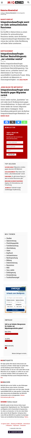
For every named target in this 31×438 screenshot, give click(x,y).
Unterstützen (26, 423)
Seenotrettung (11, 241)
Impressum (16, 425)
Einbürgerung (11, 273)
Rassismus (10, 265)
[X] (12, 122)
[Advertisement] (15, 213)
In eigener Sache (5, 423)
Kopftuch (9, 253)
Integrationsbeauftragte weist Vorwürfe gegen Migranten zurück (15, 92)
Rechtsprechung (12, 258)
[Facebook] (6, 122)
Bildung (9, 260)
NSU (7, 268)
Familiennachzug (12, 246)
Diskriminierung (11, 263)
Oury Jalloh (10, 270)
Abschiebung (10, 248)
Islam (8, 251)
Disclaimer (23, 425)
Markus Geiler (5, 116)
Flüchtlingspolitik (12, 243)
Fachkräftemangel (12, 277)
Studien (9, 238)
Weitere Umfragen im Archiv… (19, 353)
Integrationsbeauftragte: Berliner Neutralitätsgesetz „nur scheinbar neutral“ (13, 56)
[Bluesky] (18, 122)
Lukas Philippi (23, 80)
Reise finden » (15, 310)
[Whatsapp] (24, 122)
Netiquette (9, 425)
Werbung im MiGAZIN (16, 423)
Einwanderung (11, 275)
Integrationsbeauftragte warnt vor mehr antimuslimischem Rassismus (15, 25)
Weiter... (27, 417)
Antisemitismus (11, 255)
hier (2, 377)
